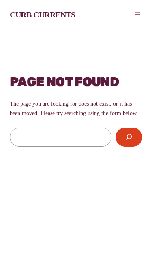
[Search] (129, 137)
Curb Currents (42, 14)
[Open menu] (137, 15)
